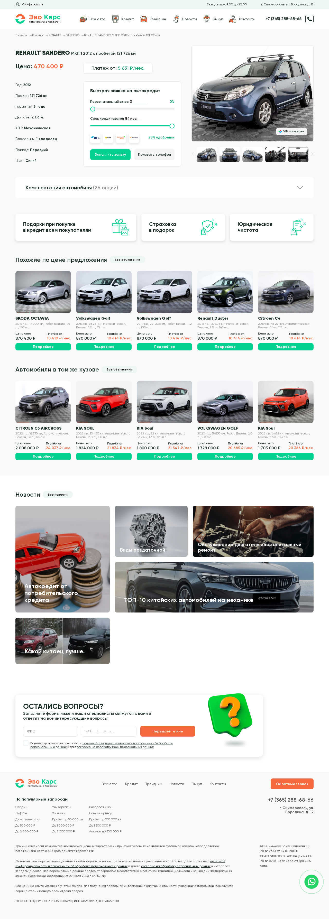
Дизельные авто (27, 819)
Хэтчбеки (58, 813)
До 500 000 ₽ (25, 825)
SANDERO (73, 35)
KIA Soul (145, 428)
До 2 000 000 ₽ (26, 831)
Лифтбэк (21, 813)
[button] (312, 154)
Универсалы (61, 807)
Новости (176, 784)
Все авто (109, 784)
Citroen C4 (269, 318)
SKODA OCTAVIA (32, 318)
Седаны (21, 807)
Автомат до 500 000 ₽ (105, 831)
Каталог (38, 35)
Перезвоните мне (167, 731)
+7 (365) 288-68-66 (283, 18)
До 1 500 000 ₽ (100, 825)
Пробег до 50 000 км (67, 819)
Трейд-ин (153, 784)
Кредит (131, 784)
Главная (21, 35)
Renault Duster (213, 318)
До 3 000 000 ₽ (63, 831)
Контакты (218, 784)
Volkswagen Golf (93, 318)
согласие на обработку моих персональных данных (115, 747)
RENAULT (55, 35)
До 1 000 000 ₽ (63, 825)
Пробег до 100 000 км (105, 819)
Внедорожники (100, 807)
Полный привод (100, 813)
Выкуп (197, 784)
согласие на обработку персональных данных (176, 866)
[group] (252, 93)
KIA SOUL (85, 428)
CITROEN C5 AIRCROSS (38, 428)
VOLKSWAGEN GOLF (217, 428)
